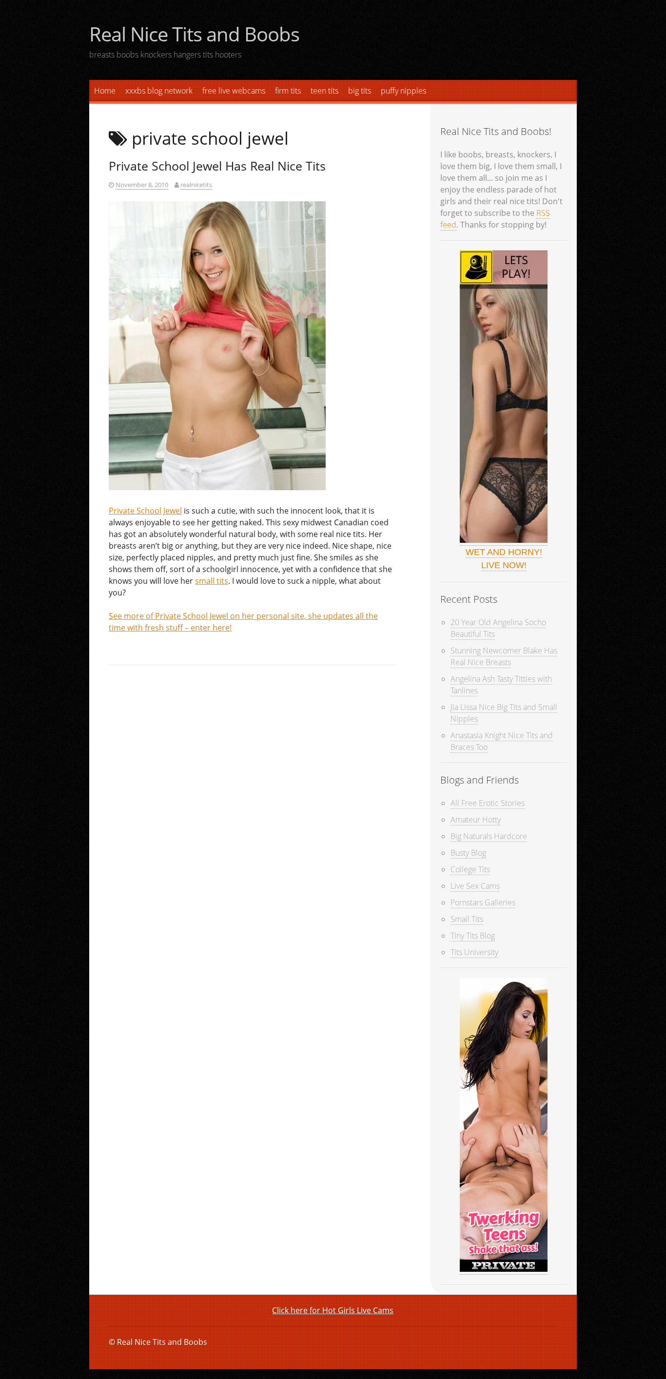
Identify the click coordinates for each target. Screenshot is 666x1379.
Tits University (474, 952)
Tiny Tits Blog (473, 935)
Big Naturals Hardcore (489, 836)
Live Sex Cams (475, 886)
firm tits (288, 90)
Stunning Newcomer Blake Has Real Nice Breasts (504, 656)
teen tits (324, 90)
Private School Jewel (145, 510)
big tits (359, 90)
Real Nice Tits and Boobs (194, 33)
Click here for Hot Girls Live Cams (332, 1310)
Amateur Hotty (476, 819)
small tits (211, 580)
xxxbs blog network (159, 90)
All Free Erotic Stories (488, 803)
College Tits (470, 869)
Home (105, 90)
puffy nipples (403, 90)
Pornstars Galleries (483, 902)
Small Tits (467, 919)
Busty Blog (468, 852)
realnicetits (196, 184)
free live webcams (233, 90)
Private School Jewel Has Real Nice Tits (217, 165)
